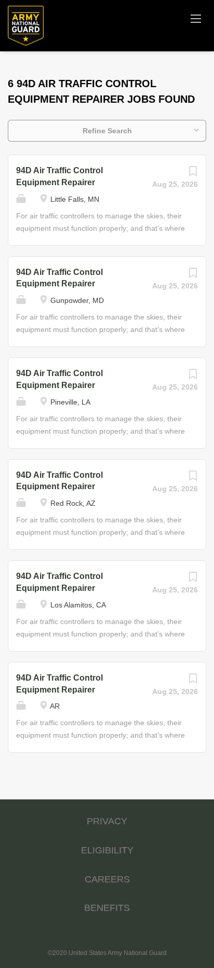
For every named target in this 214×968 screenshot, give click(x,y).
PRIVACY (107, 821)
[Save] (193, 174)
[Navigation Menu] (196, 18)
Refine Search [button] (107, 131)
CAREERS (107, 879)
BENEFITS (107, 908)
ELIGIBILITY (107, 850)
